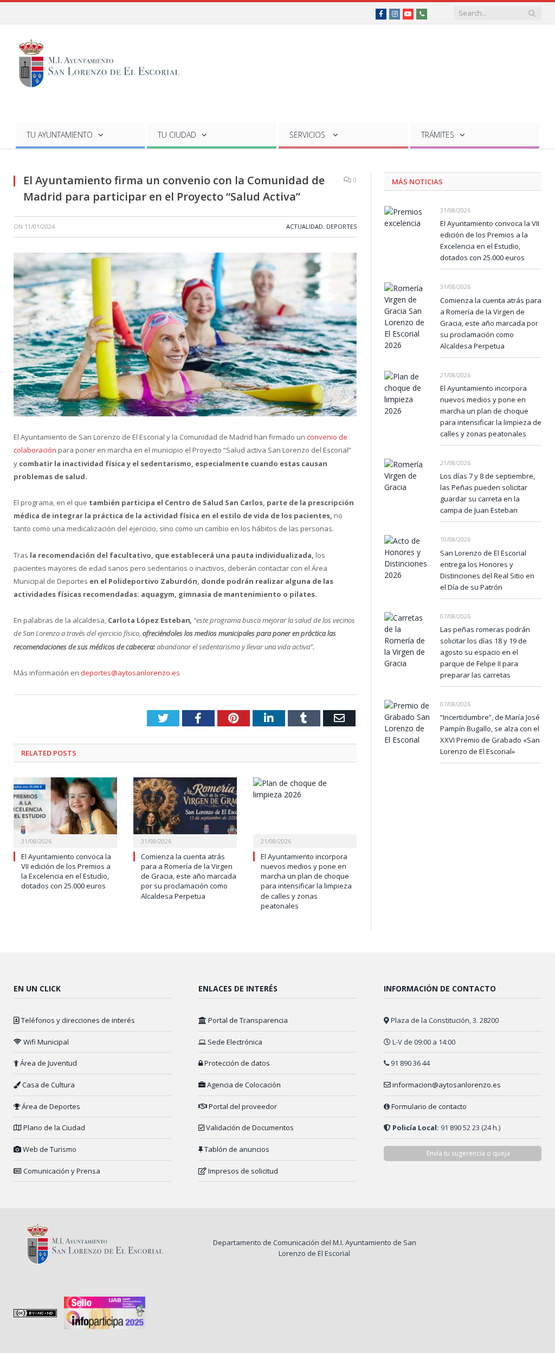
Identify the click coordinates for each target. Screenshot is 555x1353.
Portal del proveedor (242, 1106)
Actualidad (304, 226)
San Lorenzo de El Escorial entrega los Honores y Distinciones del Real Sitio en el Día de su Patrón (487, 570)
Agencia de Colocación (243, 1085)
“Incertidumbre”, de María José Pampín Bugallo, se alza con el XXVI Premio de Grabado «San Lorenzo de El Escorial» (490, 734)
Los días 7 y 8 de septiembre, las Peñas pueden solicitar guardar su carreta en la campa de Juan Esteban (487, 493)
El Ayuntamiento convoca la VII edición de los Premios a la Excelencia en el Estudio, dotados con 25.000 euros (66, 871)
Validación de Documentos (249, 1127)
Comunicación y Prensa (61, 1171)
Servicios (308, 135)
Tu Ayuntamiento (60, 135)
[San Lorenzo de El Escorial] (104, 61)
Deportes (341, 226)
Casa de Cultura (48, 1085)
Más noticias (417, 181)
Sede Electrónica (234, 1042)
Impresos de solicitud (242, 1171)
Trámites (437, 135)
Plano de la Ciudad (53, 1127)
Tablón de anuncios (236, 1149)
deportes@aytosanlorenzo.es (130, 673)
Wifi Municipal (45, 1042)
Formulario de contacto (429, 1106)
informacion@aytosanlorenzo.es (446, 1085)
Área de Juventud (47, 1063)
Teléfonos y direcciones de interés (77, 1020)
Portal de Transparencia (247, 1020)
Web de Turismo (48, 1149)
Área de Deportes (50, 1106)
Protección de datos (236, 1063)
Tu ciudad (177, 135)
